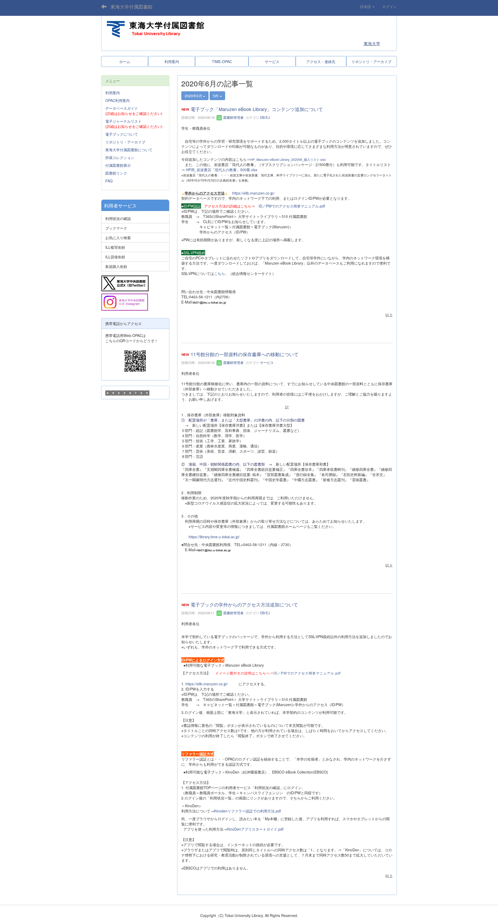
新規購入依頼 (116, 266)
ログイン (389, 6)
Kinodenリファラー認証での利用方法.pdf (247, 810)
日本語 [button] (366, 6)
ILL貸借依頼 (115, 256)
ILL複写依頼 (115, 247)
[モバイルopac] (135, 361)
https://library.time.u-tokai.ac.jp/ (214, 536)
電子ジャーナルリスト (123, 121)
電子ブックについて (121, 134)
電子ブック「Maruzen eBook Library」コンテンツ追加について (257, 109)
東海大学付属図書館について (129, 149)
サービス (267, 362)
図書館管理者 (233, 117)
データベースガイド (121, 108)
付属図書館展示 (118, 165)
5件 (216, 95)
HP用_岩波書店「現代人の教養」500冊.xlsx (221, 169)
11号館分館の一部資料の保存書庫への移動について (245, 354)
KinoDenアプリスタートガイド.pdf (255, 829)
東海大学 (372, 43)
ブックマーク (116, 228)
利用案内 (112, 92)
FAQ (109, 180)
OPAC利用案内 (117, 100)
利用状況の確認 (118, 218)
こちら (219, 273)
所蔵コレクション (119, 157)
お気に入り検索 (118, 237)
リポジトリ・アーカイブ (125, 141)
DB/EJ (265, 117)
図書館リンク (116, 173)
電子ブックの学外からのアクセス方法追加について (244, 604)
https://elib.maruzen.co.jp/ (253, 193)
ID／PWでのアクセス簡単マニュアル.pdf (292, 206)
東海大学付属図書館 (131, 6)
